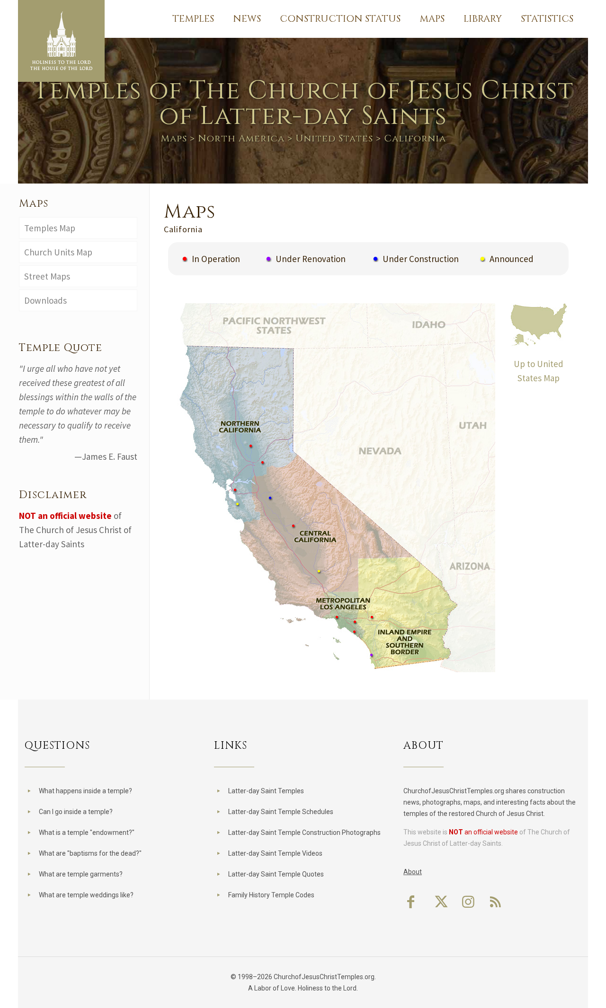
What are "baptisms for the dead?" (90, 853)
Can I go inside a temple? (76, 811)
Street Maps (47, 276)
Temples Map (49, 228)
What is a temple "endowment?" (86, 832)
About (412, 872)
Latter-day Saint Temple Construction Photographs (304, 832)
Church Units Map (58, 252)
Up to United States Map (538, 371)
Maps (173, 138)
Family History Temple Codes (271, 895)
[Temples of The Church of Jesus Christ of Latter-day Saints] (61, 41)
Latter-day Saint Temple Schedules (280, 811)
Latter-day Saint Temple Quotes (276, 874)
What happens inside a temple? (85, 791)
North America (241, 138)
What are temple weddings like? (86, 895)
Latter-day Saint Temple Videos (275, 853)
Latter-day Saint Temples (266, 791)
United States (334, 138)
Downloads (45, 300)
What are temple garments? (81, 874)
